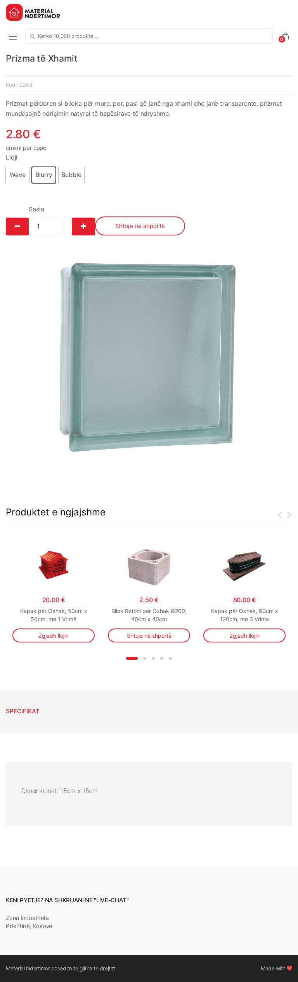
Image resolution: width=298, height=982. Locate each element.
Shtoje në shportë (140, 226)
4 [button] (161, 658)
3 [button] (153, 658)
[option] (149, 359)
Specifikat (23, 711)
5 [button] (170, 658)
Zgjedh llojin (53, 635)
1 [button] (132, 658)
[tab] (23, 711)
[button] (17, 175)
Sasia (36, 209)
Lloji (11, 157)
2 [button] (144, 658)
